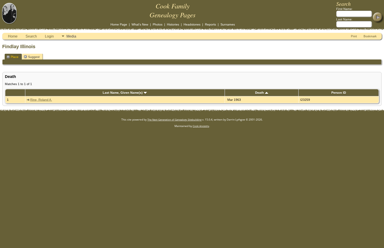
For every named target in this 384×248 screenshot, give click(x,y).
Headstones (192, 24)
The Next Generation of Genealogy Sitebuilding (174, 119)
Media (71, 36)
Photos (157, 24)
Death (260, 92)
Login (49, 36)
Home (13, 36)
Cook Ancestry (201, 126)
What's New (140, 24)
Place (14, 57)
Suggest (34, 57)
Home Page (118, 24)
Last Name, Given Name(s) (123, 92)
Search (31, 36)
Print (354, 36)
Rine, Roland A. (41, 99)
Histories (173, 24)
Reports (210, 24)
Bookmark (370, 36)
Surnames (227, 24)
